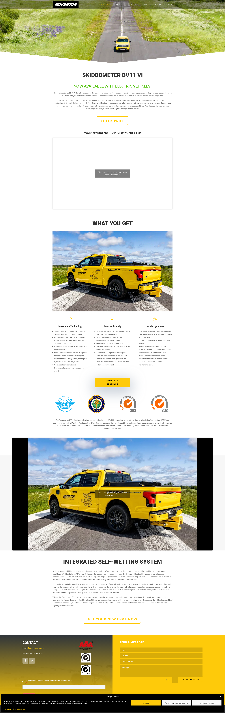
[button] (220, 696)
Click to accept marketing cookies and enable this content (112, 173)
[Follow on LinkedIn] (32, 661)
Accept (146, 703)
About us (132, 5)
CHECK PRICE (112, 120)
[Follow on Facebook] (25, 661)
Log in (169, 5)
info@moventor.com (35, 648)
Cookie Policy (8, 709)
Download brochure (112, 383)
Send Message (191, 680)
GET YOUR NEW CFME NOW (112, 619)
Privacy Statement (19, 709)
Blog (146, 5)
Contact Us (157, 5)
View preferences (207, 703)
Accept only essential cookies (176, 703)
